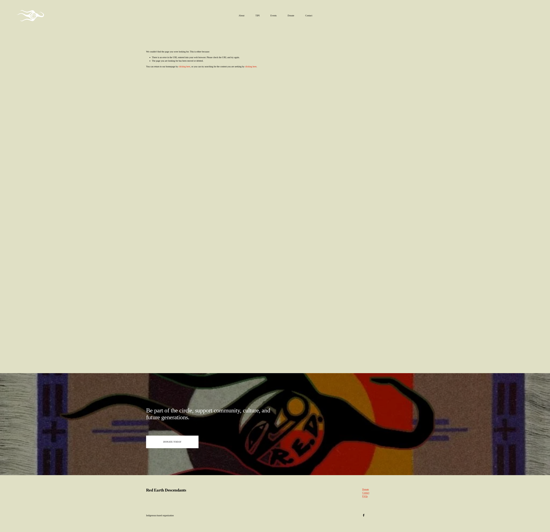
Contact (308, 15)
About (241, 15)
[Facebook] (363, 515)
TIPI (257, 15)
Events (273, 15)
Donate (291, 15)
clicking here (184, 66)
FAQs (365, 496)
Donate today (172, 442)
